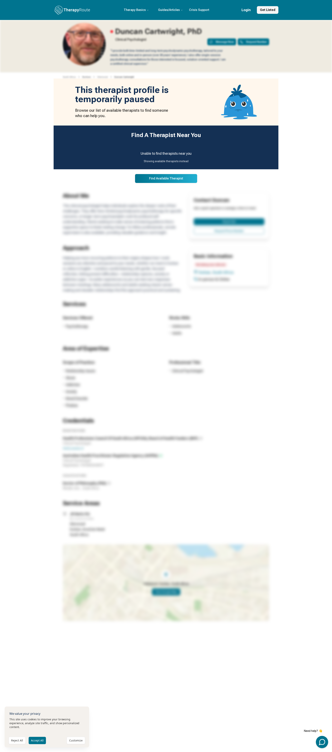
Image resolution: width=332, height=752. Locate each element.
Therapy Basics (135, 10)
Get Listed (267, 10)
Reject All (17, 740)
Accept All (37, 740)
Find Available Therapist (166, 178)
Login (246, 10)
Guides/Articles (169, 10)
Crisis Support (199, 10)
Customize (76, 740)
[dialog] (47, 727)
